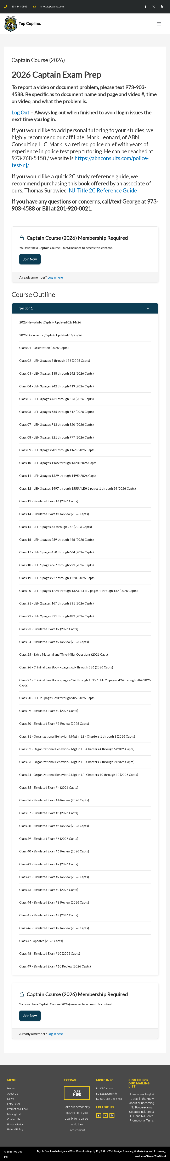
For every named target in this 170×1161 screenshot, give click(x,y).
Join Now (30, 259)
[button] (159, 23)
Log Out (21, 112)
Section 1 (26, 308)
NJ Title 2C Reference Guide (103, 190)
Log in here (55, 277)
